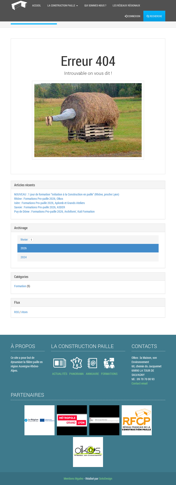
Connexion (133, 16)
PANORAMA (76, 374)
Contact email (139, 383)
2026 (24, 248)
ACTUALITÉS (59, 374)
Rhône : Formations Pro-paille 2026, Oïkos (38, 199)
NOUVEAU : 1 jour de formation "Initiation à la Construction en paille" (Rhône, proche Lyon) (66, 194)
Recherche (155, 16)
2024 (24, 257)
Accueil (36, 5)
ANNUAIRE (92, 374)
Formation (20, 286)
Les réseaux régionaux (126, 5)
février (26, 239)
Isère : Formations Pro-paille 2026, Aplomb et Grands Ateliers (49, 203)
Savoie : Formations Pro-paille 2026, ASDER (39, 207)
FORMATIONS (109, 374)
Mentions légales (73, 478)
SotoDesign (105, 478)
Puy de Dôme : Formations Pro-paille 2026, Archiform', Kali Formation (54, 211)
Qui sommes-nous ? (95, 5)
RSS (16, 312)
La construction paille (61, 5)
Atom (24, 312)
